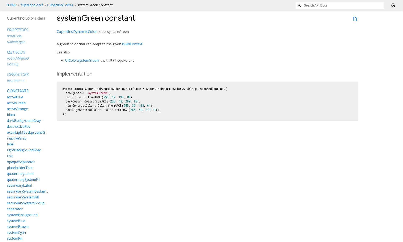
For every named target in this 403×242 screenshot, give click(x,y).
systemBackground (22, 215)
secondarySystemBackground (30, 191)
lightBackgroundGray (24, 150)
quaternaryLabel (20, 173)
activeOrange (17, 108)
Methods (16, 52)
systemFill (14, 238)
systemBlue (16, 220)
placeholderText (20, 167)
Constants (18, 91)
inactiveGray (16, 138)
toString (12, 64)
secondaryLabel (19, 185)
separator (15, 209)
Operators (18, 74)
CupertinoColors (60, 5)
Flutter (11, 5)
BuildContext (132, 44)
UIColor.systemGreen (82, 60)
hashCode (14, 36)
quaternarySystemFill (23, 179)
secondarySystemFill (23, 197)
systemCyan (16, 232)
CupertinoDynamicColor (77, 31)
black (11, 114)
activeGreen (16, 103)
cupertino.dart (32, 5)
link (10, 156)
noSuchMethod (18, 58)
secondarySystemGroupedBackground (37, 203)
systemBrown (18, 226)
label (10, 144)
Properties (17, 30)
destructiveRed (18, 126)
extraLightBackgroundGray (28, 132)
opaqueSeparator (21, 162)
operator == (15, 80)
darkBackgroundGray (24, 120)
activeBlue (15, 97)
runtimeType (16, 42)
